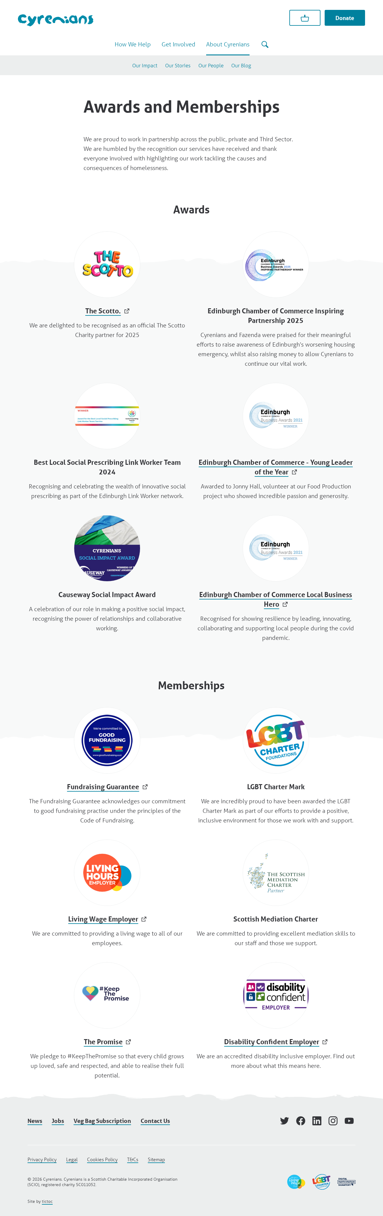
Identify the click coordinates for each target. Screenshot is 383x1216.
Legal (71, 1159)
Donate (344, 18)
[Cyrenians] (55, 20)
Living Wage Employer (107, 893)
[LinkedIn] (317, 1121)
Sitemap (156, 1159)
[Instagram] (333, 1121)
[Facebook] (300, 1121)
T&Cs (132, 1159)
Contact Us (155, 1120)
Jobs (58, 1120)
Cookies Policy (102, 1159)
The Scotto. (107, 285)
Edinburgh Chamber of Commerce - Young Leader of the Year (276, 442)
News (35, 1120)
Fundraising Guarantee (107, 766)
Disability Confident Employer (276, 1016)
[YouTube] (349, 1121)
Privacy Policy (42, 1159)
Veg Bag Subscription (102, 1120)
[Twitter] (284, 1121)
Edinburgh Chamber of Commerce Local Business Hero (276, 579)
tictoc (47, 1201)
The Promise (107, 1021)
